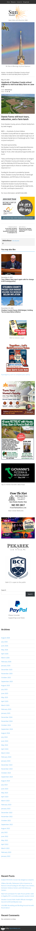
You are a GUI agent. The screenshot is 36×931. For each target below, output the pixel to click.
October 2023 (6, 773)
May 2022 (4, 840)
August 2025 (5, 685)
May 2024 (4, 745)
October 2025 (6, 677)
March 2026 (5, 658)
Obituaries (13, 2)
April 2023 (4, 797)
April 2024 (4, 749)
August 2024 (5, 733)
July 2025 (4, 689)
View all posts (15, 240)
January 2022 (5, 856)
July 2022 (4, 832)
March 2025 (5, 705)
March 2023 (5, 801)
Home (8, 2)
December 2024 (6, 717)
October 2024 (6, 725)
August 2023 (5, 781)
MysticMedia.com (14, 928)
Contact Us (19, 2)
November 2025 (6, 673)
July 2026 (4, 642)
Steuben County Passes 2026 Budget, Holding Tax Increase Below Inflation (17, 311)
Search (3, 590)
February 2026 (6, 662)
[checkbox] (3, 928)
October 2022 (6, 820)
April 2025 (4, 701)
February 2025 (6, 709)
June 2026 (4, 646)
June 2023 (4, 789)
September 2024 (7, 729)
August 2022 (5, 828)
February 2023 (6, 805)
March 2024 (5, 753)
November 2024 (6, 721)
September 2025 (7, 681)
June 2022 (4, 836)
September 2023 (7, 777)
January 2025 (5, 713)
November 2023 (6, 769)
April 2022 (4, 844)
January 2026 (5, 666)
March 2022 (5, 848)
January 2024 (5, 761)
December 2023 (6, 765)
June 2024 (4, 741)
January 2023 (5, 809)
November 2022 (6, 816)
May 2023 (4, 793)
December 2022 (6, 813)
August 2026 (5, 638)
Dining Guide (26, 2)
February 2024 (6, 757)
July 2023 (4, 785)
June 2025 (4, 693)
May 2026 (4, 650)
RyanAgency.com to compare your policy (15, 375)
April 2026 (4, 654)
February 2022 (6, 852)
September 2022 (7, 824)
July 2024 (4, 737)
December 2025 (6, 670)
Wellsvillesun (8, 89)
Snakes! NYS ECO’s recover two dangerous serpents (17, 880)
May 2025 (4, 697)
